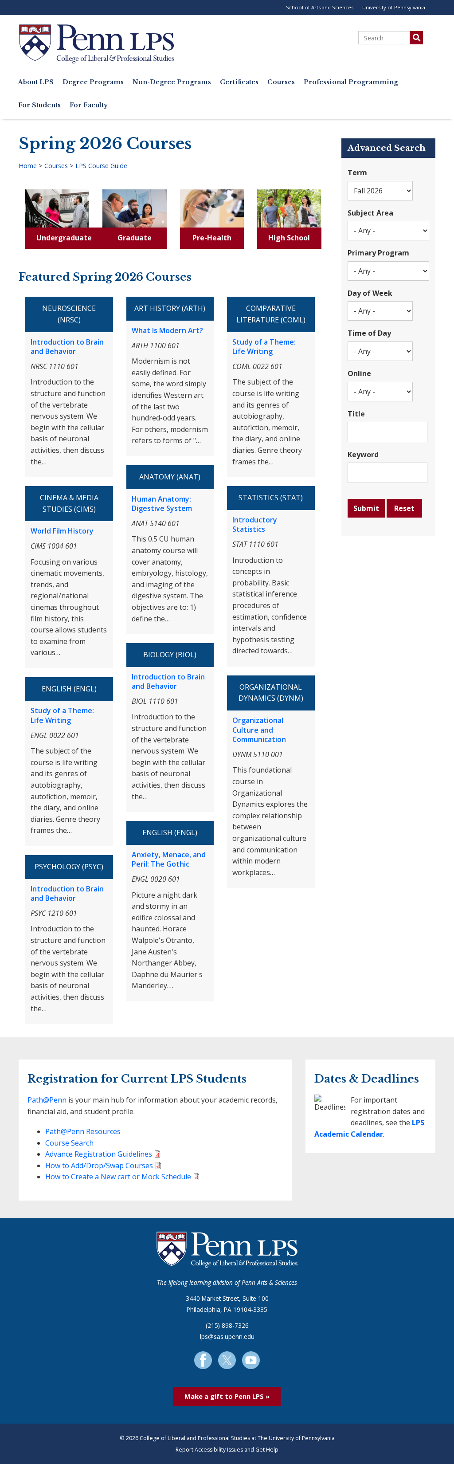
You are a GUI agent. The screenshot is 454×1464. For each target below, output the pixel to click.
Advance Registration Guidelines (98, 1154)
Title (356, 414)
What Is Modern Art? (167, 330)
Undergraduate (64, 238)
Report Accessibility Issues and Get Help (227, 1449)
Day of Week (370, 293)
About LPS (36, 82)
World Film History (62, 531)
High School (289, 238)
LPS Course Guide (101, 165)
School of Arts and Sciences (319, 7)
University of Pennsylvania (393, 7)
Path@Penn (47, 1100)
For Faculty (89, 105)
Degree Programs (93, 82)
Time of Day (369, 333)
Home (28, 165)
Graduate (134, 238)
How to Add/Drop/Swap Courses (99, 1165)
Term (357, 172)
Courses (281, 82)
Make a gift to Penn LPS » (227, 1396)
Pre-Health (211, 238)
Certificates (239, 82)
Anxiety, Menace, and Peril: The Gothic (169, 859)
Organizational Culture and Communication (259, 729)
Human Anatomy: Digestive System (162, 504)
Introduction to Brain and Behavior (67, 347)
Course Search (69, 1143)
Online (359, 373)
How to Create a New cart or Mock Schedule (118, 1176)
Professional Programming (351, 82)
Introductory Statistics (254, 524)
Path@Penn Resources (83, 1131)
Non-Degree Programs (172, 82)
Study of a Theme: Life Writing (62, 715)
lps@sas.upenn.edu (227, 1336)
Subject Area (370, 213)
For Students (39, 105)
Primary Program (378, 253)
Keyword (363, 454)
